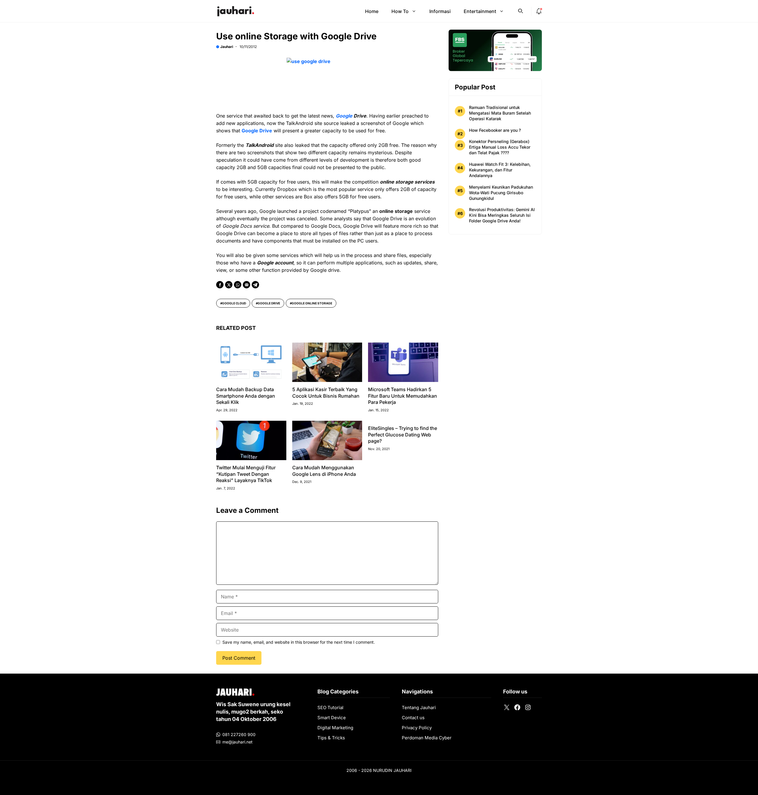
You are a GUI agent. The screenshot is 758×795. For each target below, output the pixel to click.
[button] (520, 10)
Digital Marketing (335, 727)
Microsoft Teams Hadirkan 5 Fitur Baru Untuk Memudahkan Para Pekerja (402, 395)
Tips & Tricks (331, 738)
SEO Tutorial (330, 707)
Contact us (413, 717)
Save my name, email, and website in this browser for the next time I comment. (298, 642)
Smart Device (331, 717)
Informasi (440, 11)
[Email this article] (246, 284)
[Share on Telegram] (255, 284)
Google (344, 116)
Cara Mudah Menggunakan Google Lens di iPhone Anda (324, 471)
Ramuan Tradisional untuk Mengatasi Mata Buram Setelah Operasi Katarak (500, 113)
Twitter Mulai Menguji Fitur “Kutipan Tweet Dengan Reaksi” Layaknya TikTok (246, 474)
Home (371, 11)
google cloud (234, 303)
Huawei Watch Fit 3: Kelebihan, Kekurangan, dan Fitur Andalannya (500, 170)
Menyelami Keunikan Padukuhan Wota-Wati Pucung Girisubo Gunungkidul (501, 192)
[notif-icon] (539, 11)
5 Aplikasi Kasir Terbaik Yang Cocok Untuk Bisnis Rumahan (325, 392)
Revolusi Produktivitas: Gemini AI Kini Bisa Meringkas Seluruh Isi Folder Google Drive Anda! (502, 215)
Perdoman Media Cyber (427, 738)
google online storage (312, 303)
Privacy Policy (417, 727)
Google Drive (257, 131)
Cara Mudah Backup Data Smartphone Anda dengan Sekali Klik (245, 395)
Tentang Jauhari (419, 707)
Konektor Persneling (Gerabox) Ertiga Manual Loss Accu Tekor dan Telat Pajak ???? (499, 147)
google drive (269, 303)
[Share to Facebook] (220, 284)
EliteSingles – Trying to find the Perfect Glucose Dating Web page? (402, 434)
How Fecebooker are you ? (495, 130)
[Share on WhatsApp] (237, 284)
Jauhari (226, 46)
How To (400, 11)
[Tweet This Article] (228, 284)
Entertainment (480, 11)
